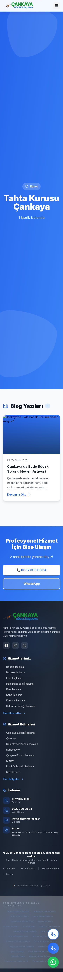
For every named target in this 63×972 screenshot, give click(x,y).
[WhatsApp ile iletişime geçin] (24, 645)
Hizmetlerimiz (28, 868)
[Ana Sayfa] (18, 5)
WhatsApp (31, 584)
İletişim (9, 874)
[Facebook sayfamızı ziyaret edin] (6, 645)
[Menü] (56, 5)
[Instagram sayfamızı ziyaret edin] (15, 645)
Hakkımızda (9, 868)
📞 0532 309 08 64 (31, 570)
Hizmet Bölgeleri (50, 868)
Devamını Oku (16, 494)
